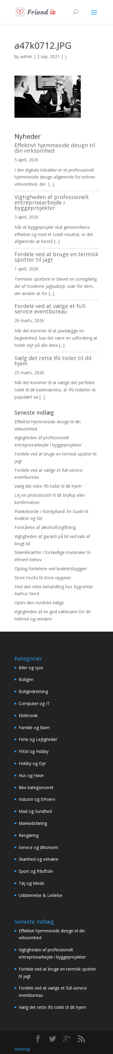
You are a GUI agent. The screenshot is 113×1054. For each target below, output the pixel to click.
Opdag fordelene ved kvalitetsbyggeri (50, 568)
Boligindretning (33, 691)
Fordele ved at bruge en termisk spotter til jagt (56, 256)
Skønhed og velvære (38, 859)
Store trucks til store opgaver (42, 577)
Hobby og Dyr (32, 763)
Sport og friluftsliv (36, 871)
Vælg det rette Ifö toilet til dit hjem (53, 360)
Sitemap (22, 1049)
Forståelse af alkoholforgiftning (45, 527)
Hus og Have (31, 775)
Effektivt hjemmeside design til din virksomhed (54, 147)
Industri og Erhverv (37, 799)
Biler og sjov (31, 667)
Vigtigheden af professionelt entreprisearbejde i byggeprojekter (51, 202)
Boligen (26, 679)
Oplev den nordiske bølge (39, 602)
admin (26, 56)
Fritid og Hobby (34, 751)
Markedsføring (33, 823)
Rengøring (29, 835)
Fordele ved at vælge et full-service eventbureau (50, 308)
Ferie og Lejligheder (38, 739)
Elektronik (28, 715)
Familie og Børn (34, 727)
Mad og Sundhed (35, 811)
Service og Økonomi (38, 847)
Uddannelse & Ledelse (40, 895)
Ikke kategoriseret (36, 787)
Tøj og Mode (31, 883)
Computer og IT (34, 703)
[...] (51, 184)
